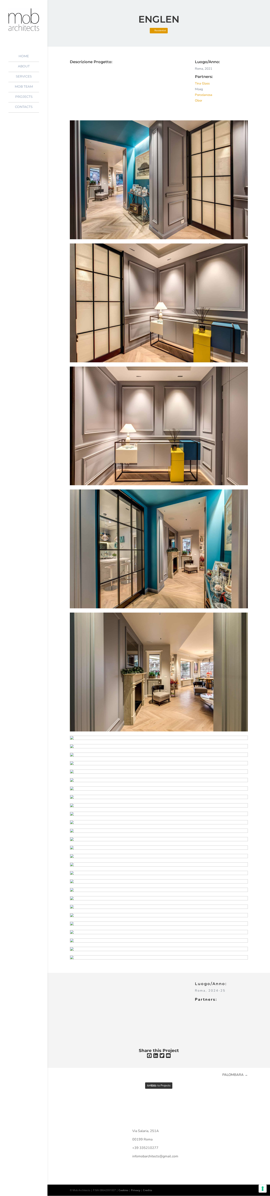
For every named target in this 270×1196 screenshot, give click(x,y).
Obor (198, 100)
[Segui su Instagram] (218, 1132)
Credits (147, 1190)
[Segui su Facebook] (201, 1132)
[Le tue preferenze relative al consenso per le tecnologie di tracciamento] (263, 1189)
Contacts (23, 107)
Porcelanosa (203, 95)
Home (24, 56)
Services (24, 76)
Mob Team (24, 86)
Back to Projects (160, 1085)
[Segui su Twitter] (209, 1132)
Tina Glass (202, 83)
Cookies (123, 1190)
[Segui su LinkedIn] (226, 1132)
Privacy (135, 1190)
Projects (23, 97)
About (24, 66)
